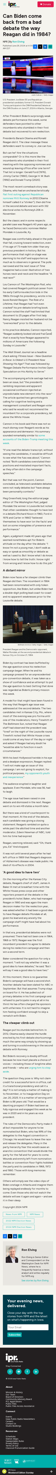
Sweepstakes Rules (15, 1441)
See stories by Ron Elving (35, 1280)
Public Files (11, 1403)
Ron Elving (18, 41)
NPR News (35, 1214)
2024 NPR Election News (19, 1227)
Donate (47, 4)
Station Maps (12, 1438)
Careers (9, 1421)
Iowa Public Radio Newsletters (20, 1419)
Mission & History (14, 1392)
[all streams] (52, 1471)
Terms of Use (12, 1445)
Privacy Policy (12, 1443)
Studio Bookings (13, 1425)
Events (9, 1416)
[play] (4, 1471)
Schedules (11, 1436)
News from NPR (14, 1214)
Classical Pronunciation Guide (20, 1448)
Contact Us (11, 1423)
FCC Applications (14, 1401)
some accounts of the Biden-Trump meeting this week (28, 439)
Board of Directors (14, 1396)
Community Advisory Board (19, 1399)
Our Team (10, 1394)
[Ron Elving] (12, 1254)
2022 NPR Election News (18, 1221)
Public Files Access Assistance (20, 1406)
